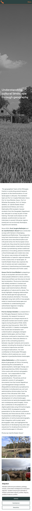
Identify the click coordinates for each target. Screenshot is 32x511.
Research (6, 15)
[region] (16, 496)
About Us (6, 7)
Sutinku (16, 498)
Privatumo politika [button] (12, 494)
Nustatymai (16, 503)
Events (4, 31)
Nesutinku (16, 507)
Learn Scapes (8, 23)
